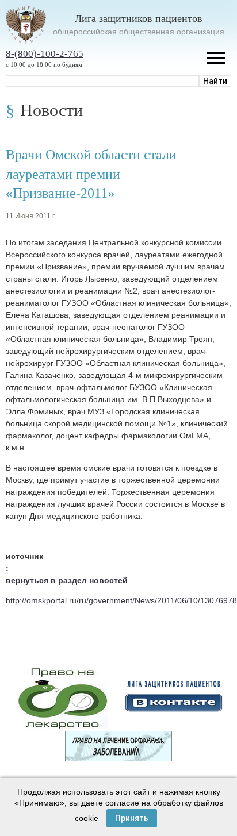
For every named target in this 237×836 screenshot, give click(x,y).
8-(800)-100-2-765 (44, 53)
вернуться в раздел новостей (67, 580)
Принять (131, 818)
